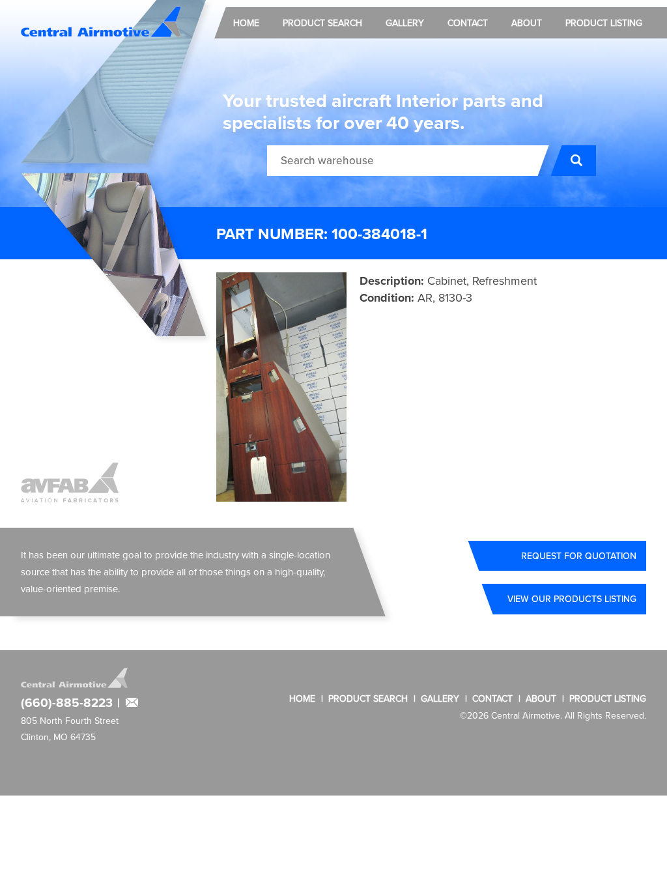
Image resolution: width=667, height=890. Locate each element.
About (526, 22)
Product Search (322, 22)
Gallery (405, 22)
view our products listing (571, 598)
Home (246, 22)
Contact (467, 22)
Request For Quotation (578, 555)
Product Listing (603, 22)
